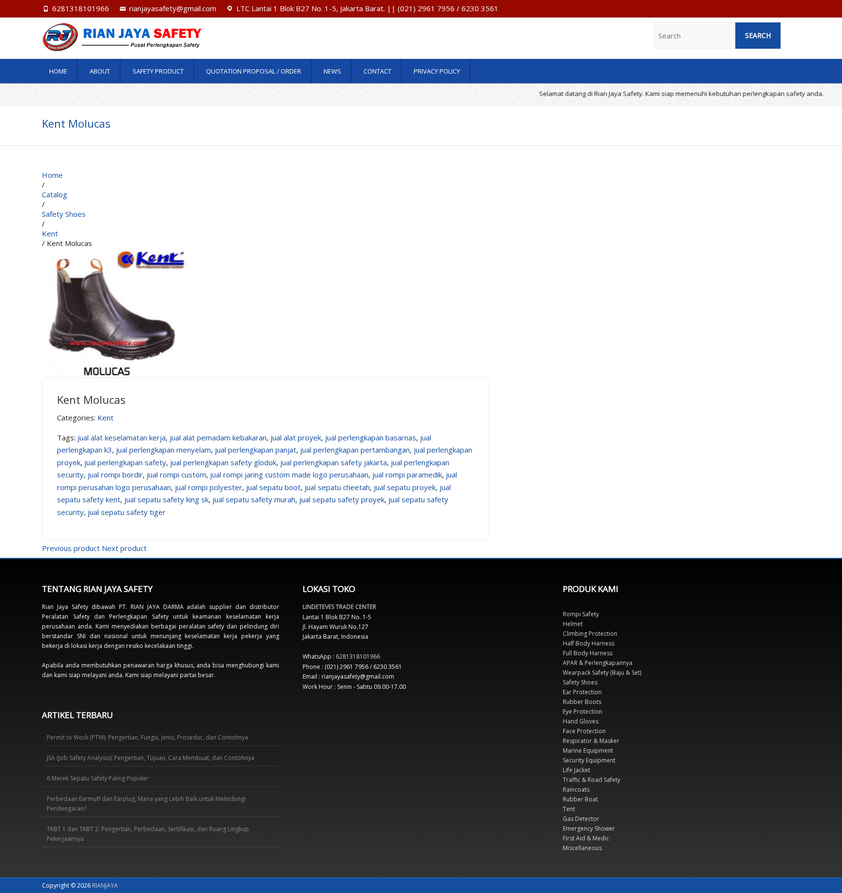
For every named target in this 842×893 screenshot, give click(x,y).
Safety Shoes (580, 682)
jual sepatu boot (273, 487)
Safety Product (158, 71)
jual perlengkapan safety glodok (223, 462)
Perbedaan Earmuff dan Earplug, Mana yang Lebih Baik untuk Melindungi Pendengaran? (146, 804)
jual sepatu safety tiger (127, 512)
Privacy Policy (437, 71)
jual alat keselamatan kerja (121, 437)
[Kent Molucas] (115, 253)
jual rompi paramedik (407, 474)
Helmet (573, 624)
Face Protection (584, 731)
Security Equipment (589, 760)
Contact (377, 71)
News (332, 71)
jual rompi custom (176, 474)
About (100, 71)
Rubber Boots (582, 702)
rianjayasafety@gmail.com (172, 8)
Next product (124, 548)
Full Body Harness (587, 653)
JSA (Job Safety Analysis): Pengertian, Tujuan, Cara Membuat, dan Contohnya (150, 758)
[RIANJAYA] (155, 37)
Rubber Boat (580, 799)
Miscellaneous (582, 848)
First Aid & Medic (586, 838)
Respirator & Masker (591, 741)
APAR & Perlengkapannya (597, 663)
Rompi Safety (581, 614)
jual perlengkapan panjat (255, 450)
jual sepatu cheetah (337, 487)
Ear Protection (582, 692)
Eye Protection (582, 711)
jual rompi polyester (208, 487)
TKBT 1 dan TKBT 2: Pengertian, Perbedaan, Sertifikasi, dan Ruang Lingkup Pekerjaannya (148, 834)
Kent (105, 417)
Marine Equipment (588, 750)
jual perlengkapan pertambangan (355, 450)
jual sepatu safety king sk (166, 499)
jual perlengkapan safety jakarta (333, 462)
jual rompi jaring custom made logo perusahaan (289, 474)
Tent (569, 809)
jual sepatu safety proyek (341, 499)
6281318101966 (80, 8)
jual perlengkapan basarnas (370, 437)
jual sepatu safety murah (253, 499)
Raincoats (576, 789)
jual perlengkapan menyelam (163, 450)
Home (58, 71)
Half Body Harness (588, 643)
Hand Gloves (580, 721)
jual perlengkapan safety (125, 462)
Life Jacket (576, 770)
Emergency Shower (589, 828)
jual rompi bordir (115, 474)
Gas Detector (581, 819)
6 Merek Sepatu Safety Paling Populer (98, 778)
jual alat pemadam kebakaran (218, 437)
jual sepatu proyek (405, 487)
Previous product (71, 548)
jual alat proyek (295, 437)
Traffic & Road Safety (591, 780)
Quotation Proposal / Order (253, 71)
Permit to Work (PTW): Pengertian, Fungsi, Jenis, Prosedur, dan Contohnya (147, 737)
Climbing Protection (590, 633)
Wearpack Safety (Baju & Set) (602, 672)
